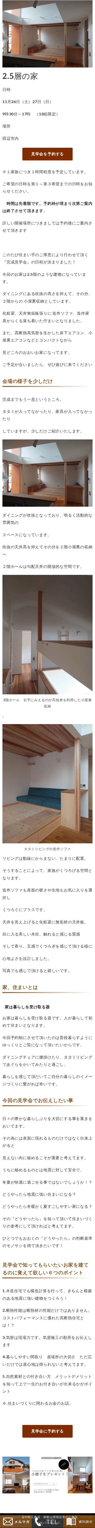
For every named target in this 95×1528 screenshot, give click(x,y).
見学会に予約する (47, 1431)
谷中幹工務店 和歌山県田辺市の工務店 (50, 1517)
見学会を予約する (47, 153)
